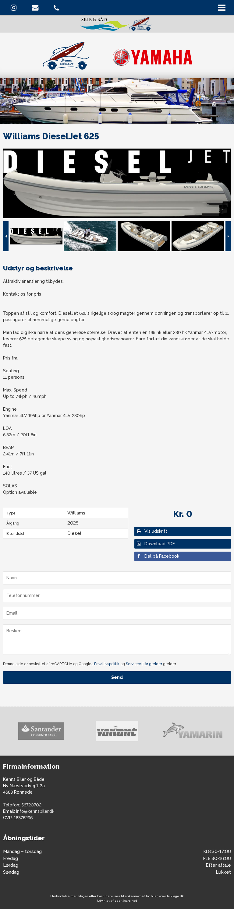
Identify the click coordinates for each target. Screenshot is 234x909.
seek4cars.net (126, 900)
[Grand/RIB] (193, 731)
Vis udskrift (155, 531)
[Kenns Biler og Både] (117, 55)
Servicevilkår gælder (144, 664)
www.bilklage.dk (171, 896)
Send (117, 677)
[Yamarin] (117, 731)
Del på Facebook (161, 556)
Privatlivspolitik (106, 664)
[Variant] (41, 731)
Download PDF (159, 543)
